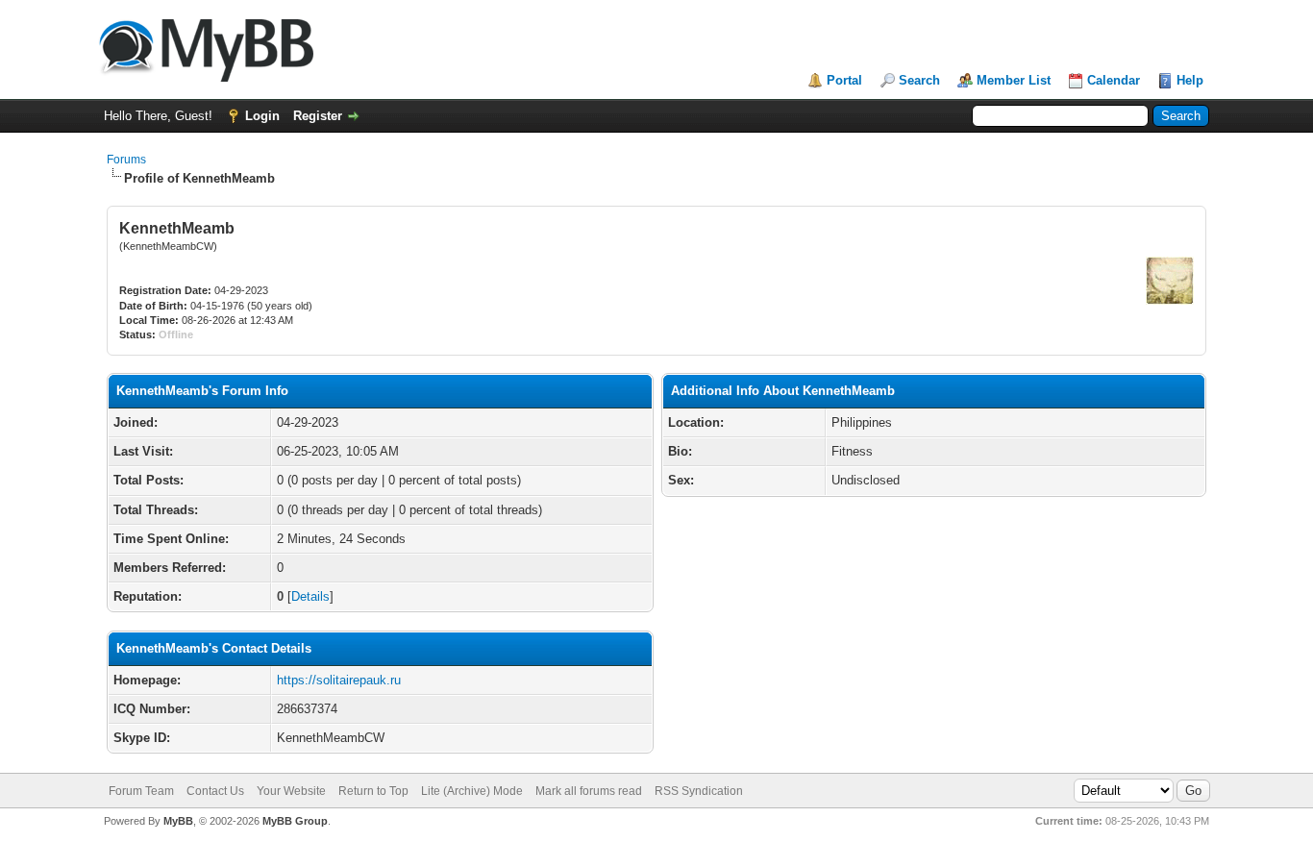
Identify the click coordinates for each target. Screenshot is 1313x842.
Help (1190, 80)
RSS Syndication (699, 791)
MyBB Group (295, 821)
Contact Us (215, 791)
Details (310, 596)
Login (262, 116)
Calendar (1113, 80)
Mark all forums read (588, 791)
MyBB (178, 821)
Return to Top (373, 791)
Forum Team (141, 791)
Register (317, 116)
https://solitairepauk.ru (339, 680)
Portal (844, 80)
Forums (126, 159)
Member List (1014, 80)
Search (919, 80)
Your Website (291, 791)
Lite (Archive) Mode (472, 791)
